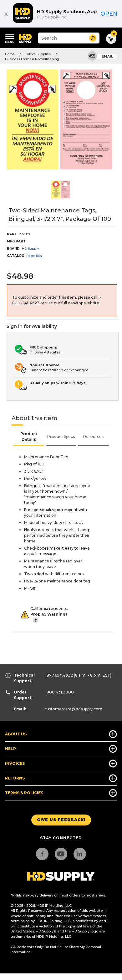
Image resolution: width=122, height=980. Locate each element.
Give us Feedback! (61, 819)
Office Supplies (39, 54)
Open (109, 13)
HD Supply (30, 248)
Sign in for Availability (32, 326)
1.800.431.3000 (59, 692)
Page (34, 256)
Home (10, 54)
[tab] (28, 437)
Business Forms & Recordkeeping (32, 59)
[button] (92, 38)
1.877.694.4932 (58, 675)
